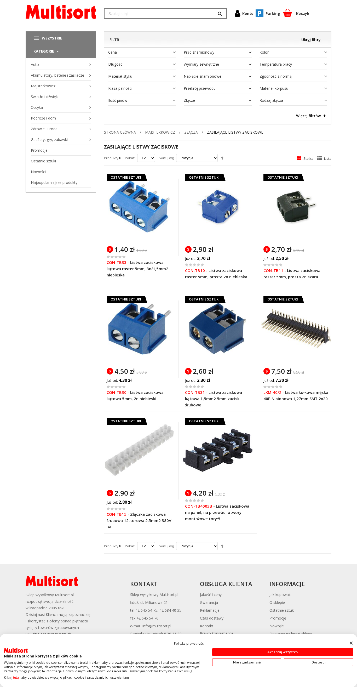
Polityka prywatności (189, 643)
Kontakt (206, 625)
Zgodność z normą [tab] (276, 76)
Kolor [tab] (264, 52)
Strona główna (120, 132)
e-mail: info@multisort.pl (150, 625)
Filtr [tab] (114, 39)
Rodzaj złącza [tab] (271, 100)
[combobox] (159, 13)
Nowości (276, 625)
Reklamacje (210, 610)
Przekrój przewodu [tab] (200, 88)
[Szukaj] (219, 13)
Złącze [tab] (189, 100)
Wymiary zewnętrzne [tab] (201, 64)
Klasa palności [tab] (120, 88)
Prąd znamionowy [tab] (199, 52)
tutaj (16, 677)
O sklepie (277, 602)
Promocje (277, 618)
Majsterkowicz (160, 132)
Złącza (191, 132)
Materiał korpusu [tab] (274, 88)
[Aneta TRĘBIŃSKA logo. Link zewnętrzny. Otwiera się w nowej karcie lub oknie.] (16, 650)
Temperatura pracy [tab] (276, 64)
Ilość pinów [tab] (117, 100)
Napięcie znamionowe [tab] (202, 76)
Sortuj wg (166, 158)
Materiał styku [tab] (120, 76)
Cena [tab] (112, 52)
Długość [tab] (115, 64)
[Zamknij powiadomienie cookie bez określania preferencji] (351, 643)
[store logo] (61, 12)
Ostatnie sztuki (282, 610)
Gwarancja (209, 602)
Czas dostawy (211, 618)
